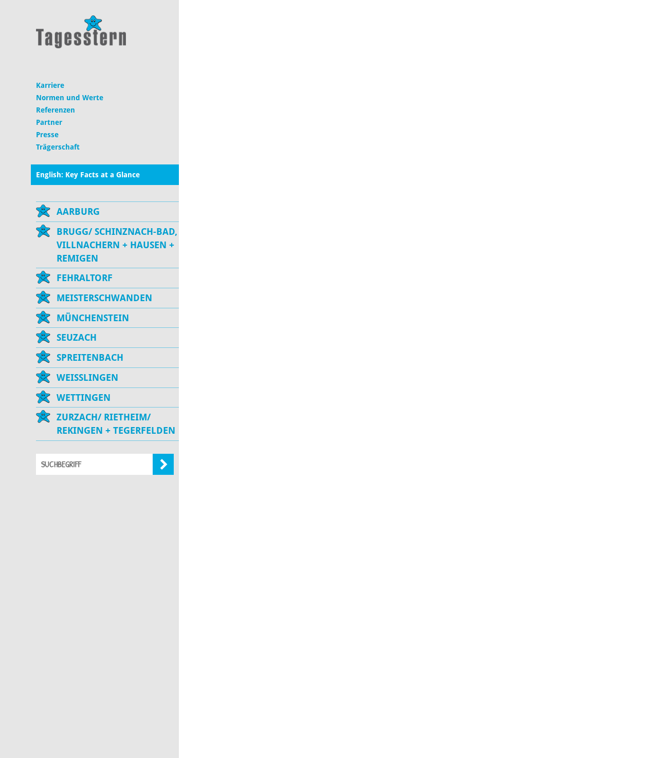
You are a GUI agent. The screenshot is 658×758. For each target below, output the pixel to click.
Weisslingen (87, 377)
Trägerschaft (58, 147)
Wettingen (84, 397)
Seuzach (77, 337)
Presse (47, 135)
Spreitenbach (90, 357)
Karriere (50, 85)
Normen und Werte (69, 98)
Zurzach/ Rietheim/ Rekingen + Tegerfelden (116, 424)
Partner (49, 122)
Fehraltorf (85, 277)
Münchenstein (93, 317)
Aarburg (78, 211)
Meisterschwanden (104, 297)
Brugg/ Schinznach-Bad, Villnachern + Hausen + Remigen (117, 244)
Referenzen (55, 110)
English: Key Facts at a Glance (88, 175)
